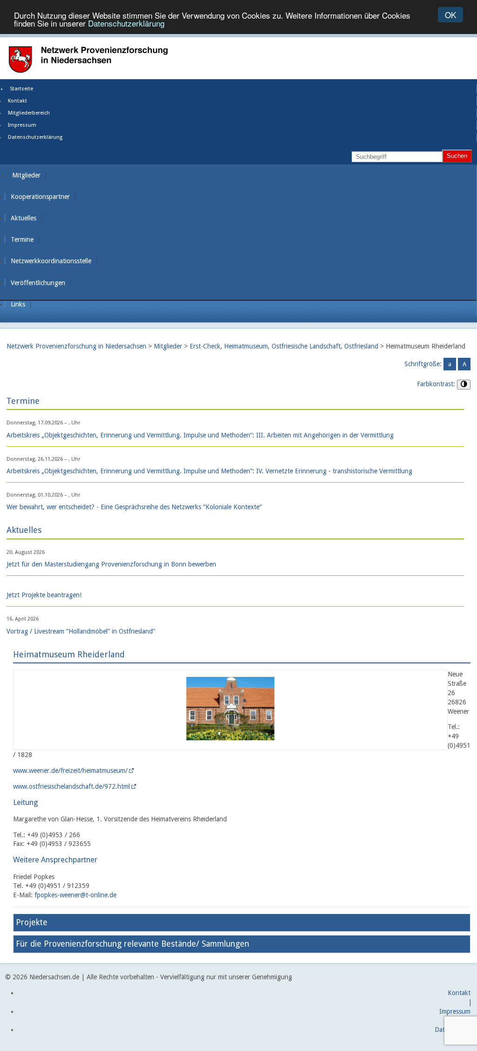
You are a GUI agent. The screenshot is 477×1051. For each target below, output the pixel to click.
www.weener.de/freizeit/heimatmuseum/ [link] (70, 770)
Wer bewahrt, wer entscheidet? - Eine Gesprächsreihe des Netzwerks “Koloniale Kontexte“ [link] (134, 507)
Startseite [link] (21, 89)
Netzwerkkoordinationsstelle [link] (51, 261)
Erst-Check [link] (205, 346)
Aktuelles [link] (23, 218)
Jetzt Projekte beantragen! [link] (44, 595)
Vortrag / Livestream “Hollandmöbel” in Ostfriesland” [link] (81, 631)
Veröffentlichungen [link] (38, 283)
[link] (230, 744)
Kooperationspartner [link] (40, 196)
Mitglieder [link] (26, 175)
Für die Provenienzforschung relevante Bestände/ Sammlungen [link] (132, 944)
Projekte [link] (32, 922)
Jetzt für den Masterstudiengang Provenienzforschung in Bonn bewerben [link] (111, 564)
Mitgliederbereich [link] (29, 113)
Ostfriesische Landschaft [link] (306, 346)
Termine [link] (22, 239)
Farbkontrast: (436, 384)
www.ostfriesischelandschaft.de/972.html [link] (71, 786)
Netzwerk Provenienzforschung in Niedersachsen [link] (76, 346)
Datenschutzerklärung (126, 23)
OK (450, 14)
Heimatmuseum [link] (246, 346)
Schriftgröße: (423, 364)
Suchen (457, 155)
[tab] (241, 923)
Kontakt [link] (17, 101)
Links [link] (18, 304)
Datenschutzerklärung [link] (35, 137)
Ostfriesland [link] (361, 346)
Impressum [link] (22, 125)
